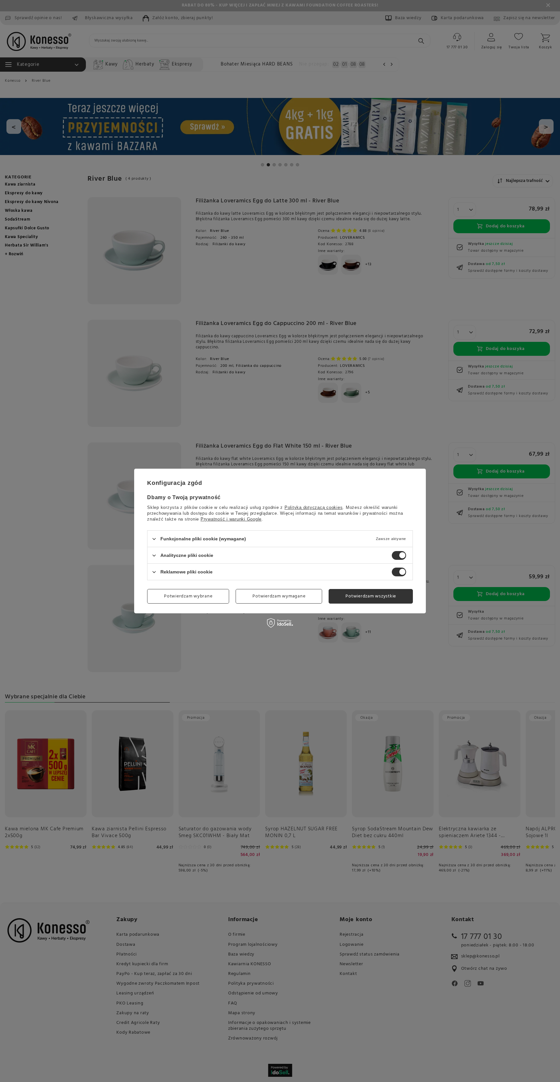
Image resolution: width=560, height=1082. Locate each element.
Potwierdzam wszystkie (370, 596)
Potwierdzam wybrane (188, 596)
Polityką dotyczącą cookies (314, 507)
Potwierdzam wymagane (278, 596)
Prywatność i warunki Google (231, 519)
